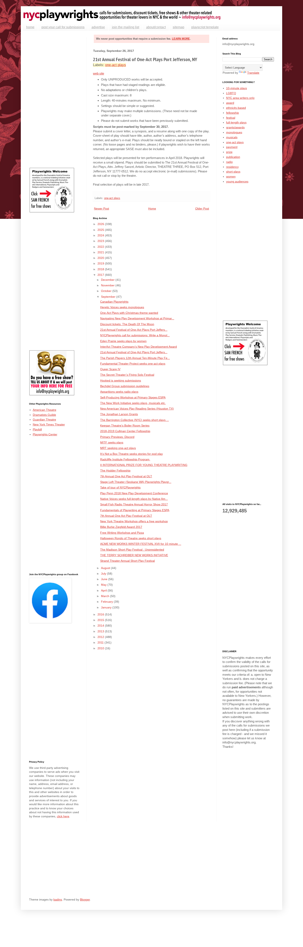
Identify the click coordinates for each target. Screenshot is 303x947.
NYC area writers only (240, 98)
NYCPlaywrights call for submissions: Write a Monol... (135, 335)
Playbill (37, 429)
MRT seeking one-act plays (118, 448)
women (231, 176)
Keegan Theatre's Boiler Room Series (124, 425)
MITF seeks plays (111, 442)
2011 (101, 642)
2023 (101, 241)
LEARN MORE (181, 38)
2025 (101, 229)
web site (98, 73)
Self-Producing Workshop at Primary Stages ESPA (133, 397)
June (104, 579)
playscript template (205, 27)
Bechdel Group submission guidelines (124, 386)
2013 (101, 631)
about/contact (156, 27)
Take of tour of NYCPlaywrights (120, 487)
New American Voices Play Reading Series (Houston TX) (137, 408)
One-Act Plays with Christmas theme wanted (129, 312)
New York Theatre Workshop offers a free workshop (134, 521)
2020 (101, 258)
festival (230, 117)
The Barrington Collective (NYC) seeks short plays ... (134, 420)
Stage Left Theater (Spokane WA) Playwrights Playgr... (135, 482)
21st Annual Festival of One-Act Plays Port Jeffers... (133, 329)
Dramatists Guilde (44, 414)
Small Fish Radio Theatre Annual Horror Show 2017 (134, 504)
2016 (101, 614)
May (104, 584)
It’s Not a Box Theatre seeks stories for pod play (131, 453)
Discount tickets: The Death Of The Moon (127, 324)
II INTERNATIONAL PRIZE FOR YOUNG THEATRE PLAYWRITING (143, 465)
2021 (101, 252)
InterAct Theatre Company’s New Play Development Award (138, 346)
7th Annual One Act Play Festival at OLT (126, 476)
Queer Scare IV (110, 369)
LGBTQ (231, 93)
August (106, 568)
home (30, 27)
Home (152, 208)
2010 (101, 648)
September (108, 296)
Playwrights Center (45, 434)
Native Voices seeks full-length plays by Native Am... (134, 498)
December (108, 279)
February (107, 601)
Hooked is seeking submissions (120, 380)
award (230, 102)
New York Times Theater (49, 424)
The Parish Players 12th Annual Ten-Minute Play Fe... (135, 358)
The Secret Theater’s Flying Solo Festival (127, 374)
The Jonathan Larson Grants (119, 414)
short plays (233, 171)
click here (63, 816)
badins (57, 899)
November (108, 285)
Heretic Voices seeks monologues (122, 307)
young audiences (237, 181)
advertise (98, 27)
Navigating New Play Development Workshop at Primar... (137, 318)
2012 (101, 637)
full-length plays (236, 122)
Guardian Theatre (44, 419)
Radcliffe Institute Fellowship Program (125, 459)
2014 (101, 625)
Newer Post (101, 208)
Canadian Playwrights (114, 301)
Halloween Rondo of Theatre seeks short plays (130, 538)
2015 (101, 620)
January (106, 607)
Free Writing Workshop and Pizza (122, 532)
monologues (234, 132)
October (106, 291)
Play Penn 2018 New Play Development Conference (134, 493)
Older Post (202, 208)
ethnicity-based (236, 107)
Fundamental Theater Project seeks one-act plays (132, 363)
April (104, 590)
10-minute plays (236, 88)
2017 (101, 274)
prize (229, 152)
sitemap (178, 27)
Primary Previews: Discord (117, 437)
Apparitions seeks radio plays (119, 391)
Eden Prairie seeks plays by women (123, 341)
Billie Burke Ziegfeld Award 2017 (121, 527)
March (105, 596)
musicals (231, 137)
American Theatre (44, 409)
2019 (101, 263)
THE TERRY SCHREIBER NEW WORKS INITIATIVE (134, 555)
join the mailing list (125, 27)
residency (232, 166)
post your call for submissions (63, 27)
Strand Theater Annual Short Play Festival (127, 560)
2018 (101, 269)
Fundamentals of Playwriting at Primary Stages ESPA (134, 510)
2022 (101, 246)
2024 (101, 235)
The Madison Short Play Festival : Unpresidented (132, 549)
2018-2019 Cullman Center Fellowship (125, 431)
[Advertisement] (55, 99)
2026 (101, 224)
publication (233, 157)
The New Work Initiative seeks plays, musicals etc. (133, 403)
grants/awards (235, 127)
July (104, 573)
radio (229, 162)
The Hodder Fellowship (115, 470)
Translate (253, 72)
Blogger (85, 899)
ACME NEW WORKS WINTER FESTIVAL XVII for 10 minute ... (140, 543)
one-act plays (115, 65)
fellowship (232, 112)
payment (231, 147)
